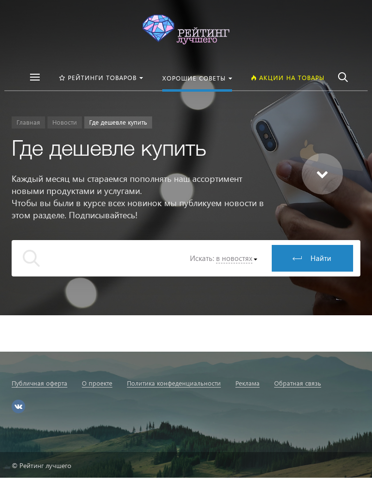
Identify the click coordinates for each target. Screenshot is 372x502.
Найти (320, 258)
